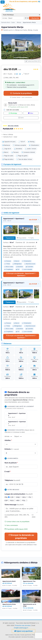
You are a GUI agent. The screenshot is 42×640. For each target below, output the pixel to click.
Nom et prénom (11, 463)
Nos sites (17, 635)
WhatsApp (13, 113)
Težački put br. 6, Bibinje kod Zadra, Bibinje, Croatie (20, 30)
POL (24, 500)
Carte (22, 117)
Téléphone (12, 480)
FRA (6, 497)
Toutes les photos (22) (33, 61)
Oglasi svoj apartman (24, 631)
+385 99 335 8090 (12, 110)
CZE (12, 497)
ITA (29, 497)
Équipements (10, 238)
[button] (21, 127)
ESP (6, 500)
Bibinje (19, 22)
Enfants (12, 449)
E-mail (8, 471)
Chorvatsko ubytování (15, 637)
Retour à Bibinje (8, 134)
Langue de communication (19, 494)
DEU (24, 497)
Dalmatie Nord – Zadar (8, 22)
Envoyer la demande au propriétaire (22, 536)
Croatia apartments (25, 635)
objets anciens (9, 635)
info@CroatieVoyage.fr (21, 628)
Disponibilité (22, 238)
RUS (12, 500)
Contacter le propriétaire (22, 93)
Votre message (14, 505)
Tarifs (32, 238)
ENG (18, 497)
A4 (17, 74)
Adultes (8, 440)
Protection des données (22, 625)
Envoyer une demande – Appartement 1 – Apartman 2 (22, 274)
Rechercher (35, 18)
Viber (31, 113)
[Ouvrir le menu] (3, 2)
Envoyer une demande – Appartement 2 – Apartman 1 (22, 336)
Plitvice (34, 635)
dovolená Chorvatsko (28, 637)
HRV (18, 500)
